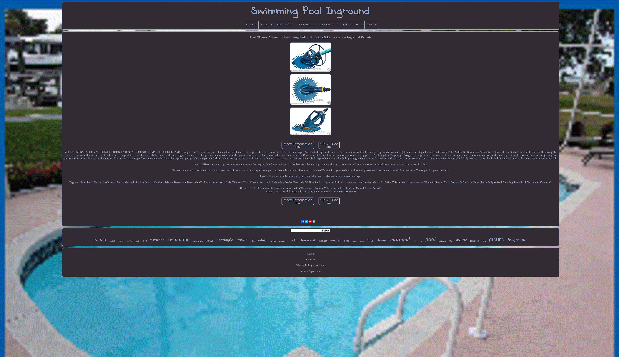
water (120, 241)
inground (400, 239)
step (362, 241)
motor (461, 239)
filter (370, 240)
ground (496, 239)
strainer (157, 239)
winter (335, 240)
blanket (323, 240)
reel (137, 241)
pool (430, 239)
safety (262, 240)
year (346, 240)
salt (252, 240)
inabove (474, 240)
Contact (310, 259)
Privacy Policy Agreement (310, 265)
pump (100, 239)
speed (129, 241)
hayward (308, 240)
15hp (112, 240)
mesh (273, 241)
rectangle (224, 240)
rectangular (283, 241)
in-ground (517, 239)
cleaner (382, 240)
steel (144, 241)
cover (241, 239)
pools (209, 240)
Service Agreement (310, 271)
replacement (417, 241)
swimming (178, 239)
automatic (198, 241)
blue (451, 241)
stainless (442, 241)
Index (310, 253)
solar (294, 240)
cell (484, 241)
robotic (355, 241)
